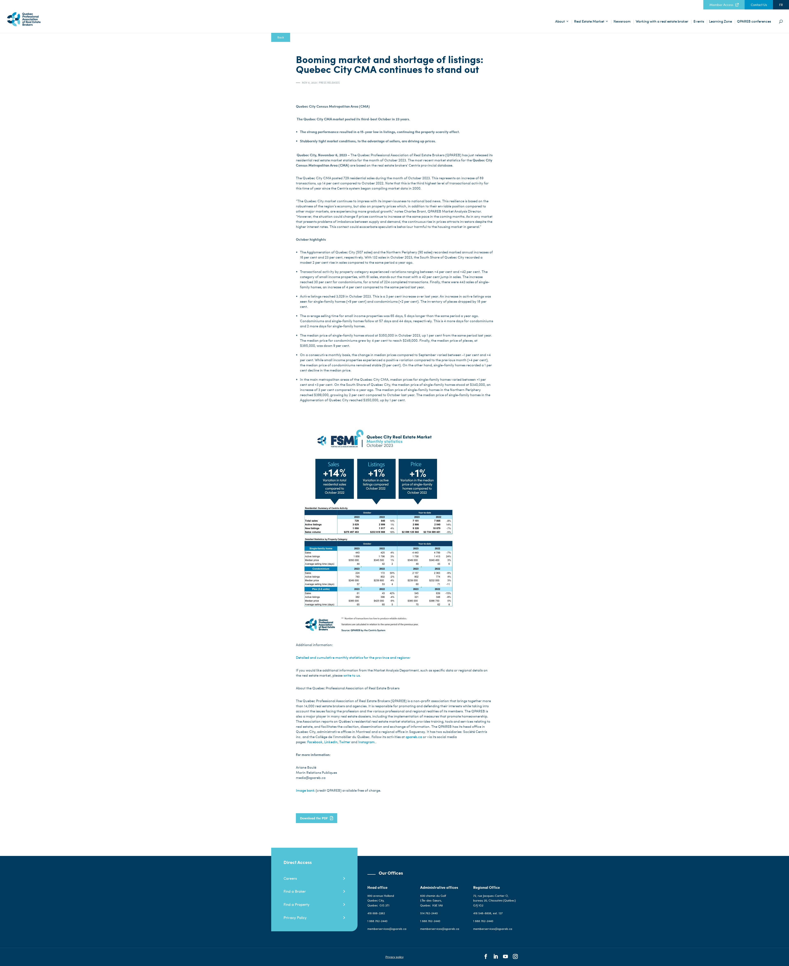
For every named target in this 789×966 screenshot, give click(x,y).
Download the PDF (314, 818)
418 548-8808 (482, 913)
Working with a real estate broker (662, 22)
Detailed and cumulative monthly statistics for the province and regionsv (353, 657)
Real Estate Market (589, 22)
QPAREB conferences (754, 22)
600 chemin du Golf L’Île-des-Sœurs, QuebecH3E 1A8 (433, 900)
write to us (351, 675)
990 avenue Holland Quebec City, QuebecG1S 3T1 (380, 900)
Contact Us (759, 4)
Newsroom (622, 22)
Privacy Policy (295, 917)
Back (280, 37)
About (560, 22)
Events (698, 22)
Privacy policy (394, 957)
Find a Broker (295, 891)
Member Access (721, 4)
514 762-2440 (429, 913)
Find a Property (296, 904)
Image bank (306, 790)
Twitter (344, 741)
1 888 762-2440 (377, 921)
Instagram (366, 741)
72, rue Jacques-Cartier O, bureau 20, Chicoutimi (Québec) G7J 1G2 (494, 900)
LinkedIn (331, 741)
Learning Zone (720, 22)
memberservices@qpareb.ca (386, 929)
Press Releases (329, 82)
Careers (290, 878)
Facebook (315, 741)
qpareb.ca (414, 736)
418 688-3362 (376, 913)
